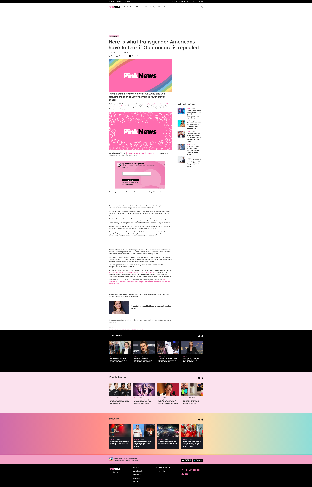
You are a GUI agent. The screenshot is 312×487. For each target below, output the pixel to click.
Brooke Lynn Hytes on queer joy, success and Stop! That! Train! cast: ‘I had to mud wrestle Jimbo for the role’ (192, 444)
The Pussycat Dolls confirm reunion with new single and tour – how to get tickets (142, 401)
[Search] (202, 7)
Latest (126, 7)
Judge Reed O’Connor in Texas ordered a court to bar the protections (132, 272)
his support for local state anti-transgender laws (142, 153)
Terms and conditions (163, 467)
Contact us (136, 474)
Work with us (129, 1)
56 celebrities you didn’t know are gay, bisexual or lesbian (151, 307)
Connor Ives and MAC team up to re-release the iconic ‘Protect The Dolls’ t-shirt (119, 401)
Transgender (135, 329)
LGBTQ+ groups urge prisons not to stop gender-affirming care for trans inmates (194, 163)
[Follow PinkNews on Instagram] (198, 470)
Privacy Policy (129, 184)
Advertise (119, 1)
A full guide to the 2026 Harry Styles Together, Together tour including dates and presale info (168, 401)
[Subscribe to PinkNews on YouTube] (194, 470)
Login (194, 1)
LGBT (116, 329)
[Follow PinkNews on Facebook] (186, 470)
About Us (111, 1)
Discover (166, 7)
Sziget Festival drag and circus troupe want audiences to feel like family (119, 443)
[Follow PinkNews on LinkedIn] (187, 1)
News (131, 7)
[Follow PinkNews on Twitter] (183, 470)
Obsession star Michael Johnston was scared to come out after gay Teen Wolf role (143, 360)
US (140, 329)
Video (159, 7)
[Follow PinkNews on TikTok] (190, 470)
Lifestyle (145, 7)
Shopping (152, 7)
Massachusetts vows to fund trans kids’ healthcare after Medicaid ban (194, 126)
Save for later (123, 56)
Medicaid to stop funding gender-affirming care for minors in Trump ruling (193, 150)
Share (113, 56)
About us (136, 467)
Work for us (137, 482)
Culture (138, 7)
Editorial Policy (138, 471)
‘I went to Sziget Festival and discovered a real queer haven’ (167, 442)
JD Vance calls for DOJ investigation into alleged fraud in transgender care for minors (194, 137)
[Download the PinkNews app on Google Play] (198, 460)
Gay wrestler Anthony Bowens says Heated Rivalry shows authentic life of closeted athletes (143, 444)
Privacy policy (161, 471)
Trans (128, 329)
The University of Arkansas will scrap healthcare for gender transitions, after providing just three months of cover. (140, 281)
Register (200, 1)
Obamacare (122, 329)
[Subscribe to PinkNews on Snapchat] (183, 474)
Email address (128, 171)
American (111, 329)
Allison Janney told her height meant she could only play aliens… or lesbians (191, 360)
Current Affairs (113, 36)
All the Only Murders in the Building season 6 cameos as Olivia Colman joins (118, 360)
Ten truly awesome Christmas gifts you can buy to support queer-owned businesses (191, 401)
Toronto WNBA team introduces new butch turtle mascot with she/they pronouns (167, 360)
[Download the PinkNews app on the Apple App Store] (186, 460)
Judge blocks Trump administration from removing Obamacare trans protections (194, 114)
